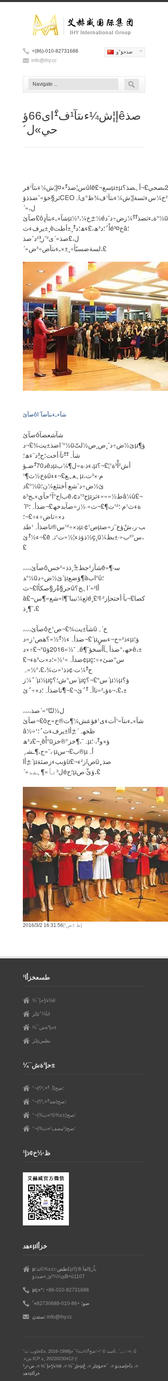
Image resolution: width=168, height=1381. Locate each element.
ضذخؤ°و (118, 52)
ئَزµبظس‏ (41, 1041)
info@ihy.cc (44, 60)
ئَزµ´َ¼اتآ (41, 1014)
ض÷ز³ (28, 1365)
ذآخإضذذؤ (124, 1365)
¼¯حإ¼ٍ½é (43, 1000)
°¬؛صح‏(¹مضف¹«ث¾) (53, 1129)
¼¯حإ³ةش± (44, 1027)
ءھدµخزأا (31, 1373)
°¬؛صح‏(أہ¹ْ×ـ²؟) (48, 1088)
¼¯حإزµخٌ (77, 1365)
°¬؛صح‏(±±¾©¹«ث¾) (54, 1115)
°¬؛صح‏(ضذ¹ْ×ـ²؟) (49, 1102)
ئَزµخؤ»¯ (100, 1365)
